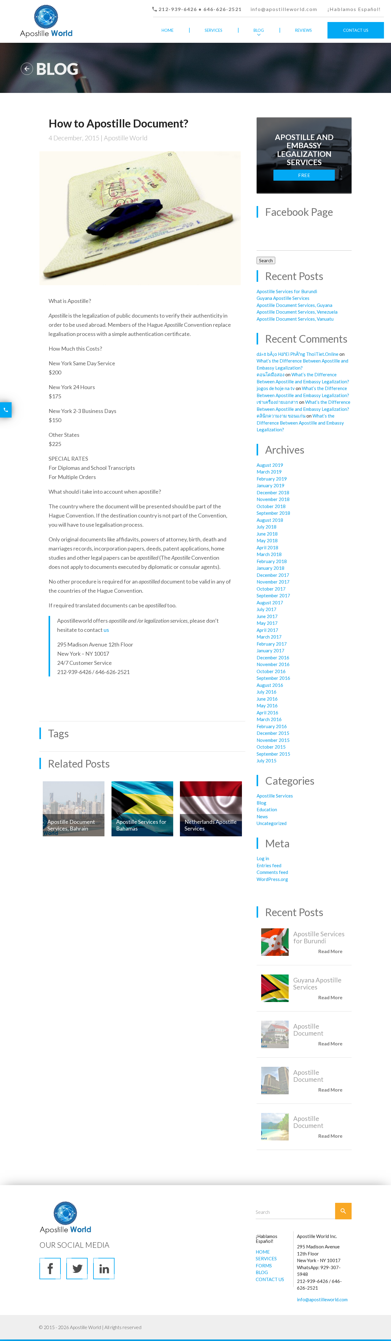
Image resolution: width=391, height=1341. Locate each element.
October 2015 (271, 747)
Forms (214, 46)
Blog (259, 30)
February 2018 (272, 561)
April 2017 (267, 630)
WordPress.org (272, 879)
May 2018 (267, 540)
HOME (263, 1251)
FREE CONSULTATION (304, 176)
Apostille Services (275, 795)
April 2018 (267, 547)
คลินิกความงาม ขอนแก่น (281, 415)
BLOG (262, 1272)
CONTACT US (270, 1279)
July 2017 (266, 609)
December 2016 (273, 657)
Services (213, 30)
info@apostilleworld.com (283, 9)
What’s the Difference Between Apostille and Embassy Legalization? (300, 422)
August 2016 (270, 685)
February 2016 (272, 726)
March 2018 (269, 554)
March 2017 (269, 636)
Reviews (303, 30)
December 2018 (273, 492)
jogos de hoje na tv (276, 388)
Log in (263, 858)
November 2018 (273, 499)
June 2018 (267, 533)
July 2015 (266, 760)
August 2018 (270, 520)
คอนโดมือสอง (270, 374)
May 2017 (267, 623)
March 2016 (269, 719)
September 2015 (273, 754)
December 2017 (273, 575)
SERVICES (266, 1258)
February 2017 (272, 644)
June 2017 (267, 616)
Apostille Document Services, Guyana (294, 305)
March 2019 (269, 471)
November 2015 (273, 740)
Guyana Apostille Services (283, 298)
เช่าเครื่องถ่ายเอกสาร (277, 402)
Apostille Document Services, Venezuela (297, 312)
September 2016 (273, 678)
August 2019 (270, 465)
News (262, 816)
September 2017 (273, 595)
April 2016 (267, 712)
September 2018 (273, 513)
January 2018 (270, 568)
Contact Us (355, 30)
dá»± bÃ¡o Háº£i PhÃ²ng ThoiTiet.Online (297, 354)
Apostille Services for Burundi (287, 291)
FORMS (264, 1265)
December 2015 (273, 733)
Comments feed (272, 872)
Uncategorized (272, 823)
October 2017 (271, 588)
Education (267, 809)
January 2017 (270, 650)
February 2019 (272, 478)
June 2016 (267, 699)
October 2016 (271, 671)
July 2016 (266, 691)
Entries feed (269, 865)
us (106, 629)
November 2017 (273, 581)
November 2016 (273, 664)
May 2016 (267, 705)
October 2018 (271, 506)
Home (168, 30)
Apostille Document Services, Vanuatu (295, 319)
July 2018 (266, 526)
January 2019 (270, 485)
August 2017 (270, 602)
